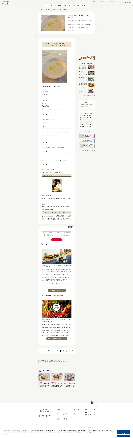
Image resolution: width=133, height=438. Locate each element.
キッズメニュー (76, 417)
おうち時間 (64, 415)
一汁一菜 (75, 411)
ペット (64, 411)
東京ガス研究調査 (65, 418)
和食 (82, 20)
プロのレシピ (71, 20)
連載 (113, 1)
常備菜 (75, 415)
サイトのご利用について (45, 362)
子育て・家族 (65, 413)
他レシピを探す (56, 239)
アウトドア (64, 417)
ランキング (87, 409)
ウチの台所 (58, 419)
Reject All (123, 433)
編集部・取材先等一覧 (88, 414)
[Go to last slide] (46, 5)
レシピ (107, 1)
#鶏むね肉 (82, 104)
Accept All (123, 435)
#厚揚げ (91, 104)
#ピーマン (86, 106)
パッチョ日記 (65, 419)
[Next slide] (86, 5)
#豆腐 (82, 106)
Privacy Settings (123, 430)
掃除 (55, 5)
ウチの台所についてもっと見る (87, 95)
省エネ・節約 (76, 5)
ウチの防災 (58, 418)
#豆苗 (87, 104)
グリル (75, 413)
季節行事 (64, 414)
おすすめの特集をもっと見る (87, 150)
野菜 (85, 20)
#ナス (91, 106)
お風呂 (65, 5)
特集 (111, 1)
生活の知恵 (83, 5)
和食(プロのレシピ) (77, 20)
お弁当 (75, 414)
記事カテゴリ (102, 1)
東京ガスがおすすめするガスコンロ (56, 290)
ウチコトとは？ (117, 1)
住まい (70, 5)
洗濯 (60, 5)
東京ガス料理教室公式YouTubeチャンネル (56, 338)
